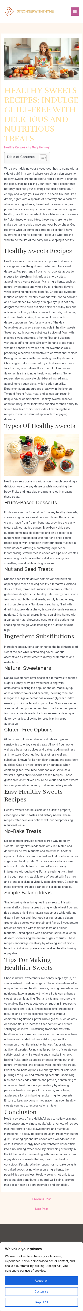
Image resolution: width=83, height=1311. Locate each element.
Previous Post (41, 1199)
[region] (41, 1276)
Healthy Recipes (14, 147)
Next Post (41, 1208)
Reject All (41, 1302)
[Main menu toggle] (75, 11)
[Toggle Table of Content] (41, 157)
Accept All (41, 1280)
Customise (41, 1291)
